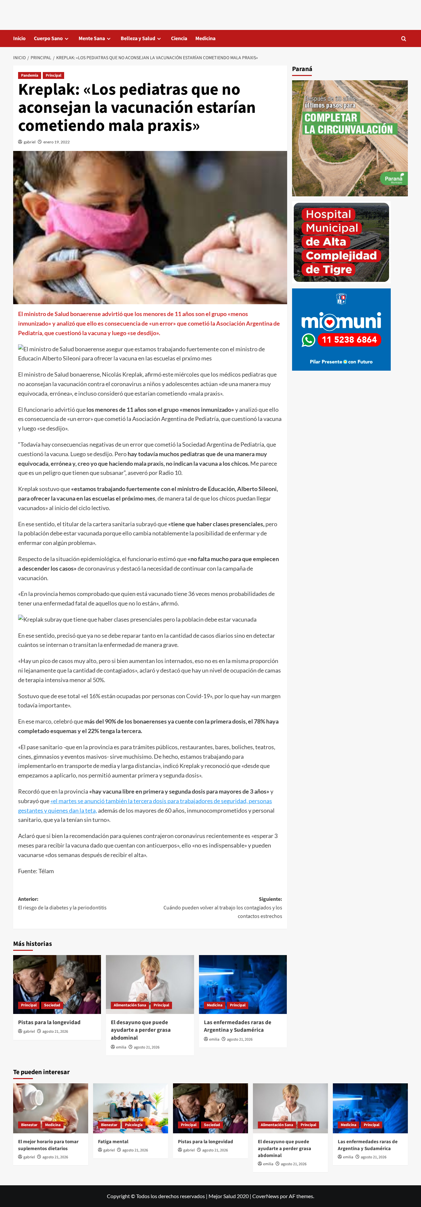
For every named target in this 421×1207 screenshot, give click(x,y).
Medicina (205, 38)
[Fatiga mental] (130, 1108)
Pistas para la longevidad (49, 1022)
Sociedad (52, 1005)
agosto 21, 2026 (55, 1031)
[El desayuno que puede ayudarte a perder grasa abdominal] (150, 984)
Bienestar (29, 1125)
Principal (53, 75)
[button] (404, 38)
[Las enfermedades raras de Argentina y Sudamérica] (243, 984)
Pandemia (29, 75)
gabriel (30, 141)
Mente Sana (92, 38)
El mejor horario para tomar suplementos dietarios (48, 1145)
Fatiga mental (113, 1141)
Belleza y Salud (138, 38)
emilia (121, 1047)
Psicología (133, 1125)
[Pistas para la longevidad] (57, 984)
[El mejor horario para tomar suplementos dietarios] (50, 1108)
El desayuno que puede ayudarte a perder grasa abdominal (141, 1030)
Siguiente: (222, 908)
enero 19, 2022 (56, 141)
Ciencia (179, 38)
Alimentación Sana (130, 1005)
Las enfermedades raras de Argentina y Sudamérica (237, 1026)
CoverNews (265, 1196)
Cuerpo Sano (48, 38)
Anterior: (62, 903)
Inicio (19, 38)
